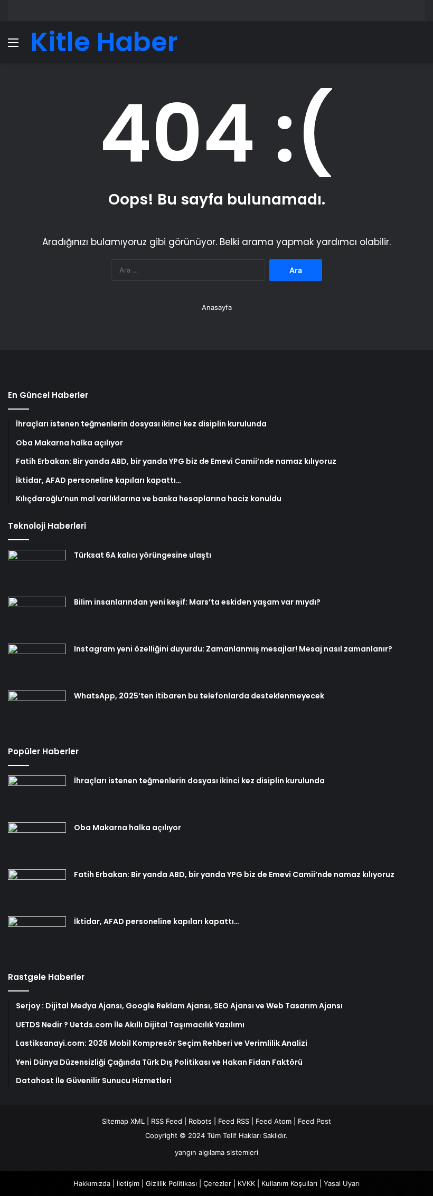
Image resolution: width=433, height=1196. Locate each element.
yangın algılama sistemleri (216, 1152)
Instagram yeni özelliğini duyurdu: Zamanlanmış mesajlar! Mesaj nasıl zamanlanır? (233, 649)
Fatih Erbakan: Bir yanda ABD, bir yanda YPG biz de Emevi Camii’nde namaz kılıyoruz (234, 874)
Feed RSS (233, 1121)
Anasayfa (217, 307)
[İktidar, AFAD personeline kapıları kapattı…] (37, 936)
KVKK (246, 1183)
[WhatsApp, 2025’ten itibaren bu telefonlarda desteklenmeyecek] (37, 710)
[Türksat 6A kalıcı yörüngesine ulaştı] (37, 569)
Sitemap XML (123, 1121)
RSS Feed (166, 1121)
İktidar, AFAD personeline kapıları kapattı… (156, 921)
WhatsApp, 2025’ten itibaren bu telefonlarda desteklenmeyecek (199, 696)
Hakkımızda (91, 1183)
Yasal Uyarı (342, 1183)
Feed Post (314, 1121)
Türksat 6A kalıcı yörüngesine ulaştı (142, 555)
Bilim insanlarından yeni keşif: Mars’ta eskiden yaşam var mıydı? (197, 602)
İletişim (128, 1183)
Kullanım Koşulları (289, 1183)
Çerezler (217, 1183)
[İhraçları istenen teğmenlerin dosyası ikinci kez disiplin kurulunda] (37, 795)
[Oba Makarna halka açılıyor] (37, 842)
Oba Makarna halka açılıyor (127, 827)
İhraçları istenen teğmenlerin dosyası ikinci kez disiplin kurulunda (199, 780)
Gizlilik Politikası (171, 1183)
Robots (200, 1121)
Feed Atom (273, 1121)
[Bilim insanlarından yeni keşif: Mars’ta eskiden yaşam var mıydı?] (37, 616)
